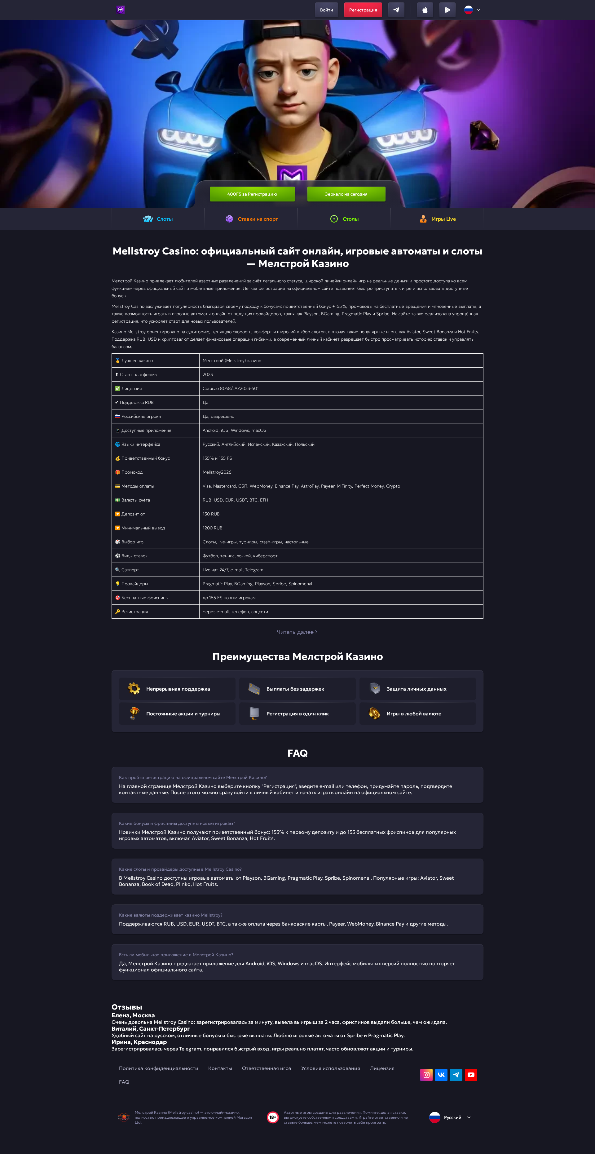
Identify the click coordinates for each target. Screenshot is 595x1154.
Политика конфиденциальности (158, 1068)
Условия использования (330, 1068)
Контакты (220, 1068)
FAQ (124, 1082)
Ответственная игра (266, 1068)
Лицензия (382, 1068)
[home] (120, 10)
